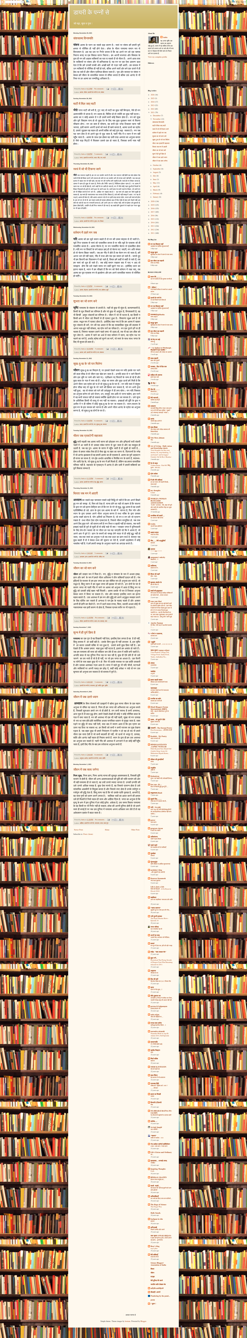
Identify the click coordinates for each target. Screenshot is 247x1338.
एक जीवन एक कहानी (157, 260)
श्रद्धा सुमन (154, 252)
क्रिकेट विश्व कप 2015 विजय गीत (161, 981)
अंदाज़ (153, 663)
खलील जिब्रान (155, 1050)
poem (153, 1299)
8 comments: (99, 755)
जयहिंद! (153, 1163)
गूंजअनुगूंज (154, 861)
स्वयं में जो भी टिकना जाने (87, 169)
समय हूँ (153, 341)
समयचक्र (154, 688)
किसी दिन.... (154, 391)
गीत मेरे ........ (155, 389)
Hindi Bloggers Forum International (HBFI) (159, 708)
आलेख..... (154, 1121)
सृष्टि (106, 685)
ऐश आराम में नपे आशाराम (158, 1077)
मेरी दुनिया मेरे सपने (157, 1280)
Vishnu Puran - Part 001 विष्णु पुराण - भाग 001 (160, 466)
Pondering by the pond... (160, 1296)
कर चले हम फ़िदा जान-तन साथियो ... (161, 1198)
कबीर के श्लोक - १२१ (157, 1138)
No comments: (99, 89)
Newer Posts (78, 829)
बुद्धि (98, 482)
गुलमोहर (153, 853)
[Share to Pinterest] (122, 89)
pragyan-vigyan (157, 828)
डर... (152, 1154)
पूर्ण (96, 685)
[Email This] (112, 89)
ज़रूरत (153, 549)
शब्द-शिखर (154, 427)
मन (99, 92)
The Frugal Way (156, 1206)
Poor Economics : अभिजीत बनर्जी (161, 730)
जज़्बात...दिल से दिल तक (159, 366)
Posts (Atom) (88, 834)
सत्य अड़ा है (154, 316)
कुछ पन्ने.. (154, 957)
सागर (101, 482)
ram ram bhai (156, 601)
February (156, 193)
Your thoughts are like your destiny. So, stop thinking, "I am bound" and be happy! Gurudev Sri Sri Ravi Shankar (161, 453)
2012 (153, 229)
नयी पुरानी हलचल (156, 916)
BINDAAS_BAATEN (159, 1177)
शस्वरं (152, 943)
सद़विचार (153, 897)
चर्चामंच (153, 671)
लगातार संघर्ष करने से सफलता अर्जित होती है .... (160, 691)
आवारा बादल (154, 532)
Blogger (143, 1321)
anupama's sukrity (158, 557)
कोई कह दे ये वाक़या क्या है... (159, 801)
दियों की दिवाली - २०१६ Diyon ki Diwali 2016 (161, 890)
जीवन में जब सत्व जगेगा (86, 769)
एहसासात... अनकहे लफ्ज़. (159, 1160)
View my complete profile (157, 57)
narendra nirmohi (158, 1031)
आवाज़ (153, 855)
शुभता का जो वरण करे (85, 301)
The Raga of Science (158, 1204)
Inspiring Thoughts (158, 1169)
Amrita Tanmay (157, 623)
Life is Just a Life (157, 886)
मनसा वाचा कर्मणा (156, 1023)
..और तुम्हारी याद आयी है (158, 872)
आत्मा (81, 92)
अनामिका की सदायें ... (158, 515)
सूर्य (107, 290)
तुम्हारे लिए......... (156, 798)
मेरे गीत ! (153, 383)
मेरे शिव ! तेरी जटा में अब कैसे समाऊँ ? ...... (161, 626)
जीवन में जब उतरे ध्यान (85, 697)
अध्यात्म (82, 557)
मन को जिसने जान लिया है (158, 300)
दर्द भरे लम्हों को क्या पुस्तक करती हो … (161, 280)
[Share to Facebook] (119, 89)
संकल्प (102, 352)
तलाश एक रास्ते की (156, 701)
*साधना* (153, 1135)
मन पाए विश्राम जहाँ (157, 244)
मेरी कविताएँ (154, 1254)
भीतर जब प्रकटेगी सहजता (87, 436)
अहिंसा (82, 823)
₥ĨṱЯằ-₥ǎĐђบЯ (157, 1288)
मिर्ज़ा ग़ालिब (154, 1058)
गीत (152, 440)
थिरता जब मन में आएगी (85, 493)
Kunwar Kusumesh (158, 878)
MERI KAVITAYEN (158, 1066)
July (154, 175)
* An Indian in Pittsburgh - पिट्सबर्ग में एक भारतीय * (161, 348)
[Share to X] (117, 89)
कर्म (85, 352)
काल (81, 424)
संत (106, 621)
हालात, (153, 1221)
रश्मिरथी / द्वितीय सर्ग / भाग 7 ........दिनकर (159, 1086)
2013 (153, 226)
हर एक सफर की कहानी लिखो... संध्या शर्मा (160, 483)
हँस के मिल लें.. (155, 584)
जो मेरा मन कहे (155, 339)
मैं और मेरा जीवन (155, 830)
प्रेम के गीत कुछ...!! (156, 989)
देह (95, 482)
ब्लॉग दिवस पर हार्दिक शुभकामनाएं (160, 864)
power (153, 820)
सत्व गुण (106, 823)
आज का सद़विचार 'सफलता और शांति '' (162, 900)
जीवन (85, 92)
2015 (153, 219)
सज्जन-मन (154, 635)
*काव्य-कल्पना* (156, 907)
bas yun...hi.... (156, 784)
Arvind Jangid (156, 1127)
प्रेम (152, 1052)
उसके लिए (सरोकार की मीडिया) (160, 937)
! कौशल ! (154, 287)
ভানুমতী (153, 673)
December (157, 115)
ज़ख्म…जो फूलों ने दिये (158, 719)
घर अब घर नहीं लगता (157, 518)
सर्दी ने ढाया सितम (156, 839)
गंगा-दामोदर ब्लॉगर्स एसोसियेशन (160, 1144)
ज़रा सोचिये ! (154, 1129)
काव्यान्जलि (154, 1042)
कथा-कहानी (154, 358)
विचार (102, 221)
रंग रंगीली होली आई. (156, 1044)
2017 (153, 212)
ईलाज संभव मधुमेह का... (158, 1179)
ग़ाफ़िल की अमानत (156, 375)
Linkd (153, 492)
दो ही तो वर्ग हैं (154, 1257)
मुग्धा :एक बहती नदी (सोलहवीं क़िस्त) (161, 778)
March (155, 190)
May (155, 183)
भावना (152, 1096)
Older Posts (135, 829)
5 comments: (98, 154)
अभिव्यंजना (154, 836)
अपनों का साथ (155, 935)
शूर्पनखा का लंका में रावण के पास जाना (162, 254)
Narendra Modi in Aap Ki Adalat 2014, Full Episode (160, 1034)
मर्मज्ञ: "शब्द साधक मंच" (158, 951)
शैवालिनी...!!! (154, 559)
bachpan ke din (157, 1219)
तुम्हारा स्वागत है (155, 721)
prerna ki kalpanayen (159, 1006)
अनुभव (82, 758)
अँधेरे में (153, 770)
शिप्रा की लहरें (155, 574)
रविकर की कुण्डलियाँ (157, 759)
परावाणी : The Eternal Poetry (161, 727)
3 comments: (99, 478)
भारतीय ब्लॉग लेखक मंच (158, 1284)
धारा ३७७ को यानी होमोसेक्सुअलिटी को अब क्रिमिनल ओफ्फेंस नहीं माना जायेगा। (161, 811)
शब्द (152, 1104)
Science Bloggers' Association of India (158, 1263)
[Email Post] (107, 89)
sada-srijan (155, 1014)
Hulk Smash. (156, 1213)
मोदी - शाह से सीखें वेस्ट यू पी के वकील (160, 712)
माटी (104, 158)
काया (152, 761)
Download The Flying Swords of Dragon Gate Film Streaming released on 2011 (162, 962)
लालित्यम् (153, 565)
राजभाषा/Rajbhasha (158, 314)
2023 (153, 105)
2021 (153, 112)
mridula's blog (156, 870)
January (156, 197)
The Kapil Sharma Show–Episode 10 (160, 919)
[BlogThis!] (114, 89)
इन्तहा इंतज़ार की (155, 1008)
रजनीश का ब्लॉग (156, 698)
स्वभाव (105, 424)
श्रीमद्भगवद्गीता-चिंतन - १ (158, 1025)
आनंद (86, 758)
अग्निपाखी (154, 1227)
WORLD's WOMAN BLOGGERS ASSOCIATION (158, 500)
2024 (153, 102)
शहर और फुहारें (155, 360)
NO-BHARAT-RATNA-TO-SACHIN (161, 1111)
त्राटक (153, 543)
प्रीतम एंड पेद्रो (155, 400)
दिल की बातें (154, 979)
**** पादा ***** (156, 551)
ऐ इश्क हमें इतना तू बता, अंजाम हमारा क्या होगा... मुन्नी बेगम (161, 1239)
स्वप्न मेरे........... (156, 276)
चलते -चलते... (155, 1185)
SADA (153, 524)
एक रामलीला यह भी (156, 929)
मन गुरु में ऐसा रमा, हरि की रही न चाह (161, 945)
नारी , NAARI (156, 807)
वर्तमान (103, 290)
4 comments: (98, 286)
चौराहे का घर (154, 973)
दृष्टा (95, 221)
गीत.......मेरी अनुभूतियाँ (158, 540)
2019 (153, 205)
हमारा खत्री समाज (156, 679)
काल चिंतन (154, 1075)
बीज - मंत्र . (154, 576)
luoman (127, 1321)
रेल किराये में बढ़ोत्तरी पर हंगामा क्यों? (161, 1115)
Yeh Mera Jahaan (157, 437)
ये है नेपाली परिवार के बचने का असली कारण (161, 290)
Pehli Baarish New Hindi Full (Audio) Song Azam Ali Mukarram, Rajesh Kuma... (161, 751)
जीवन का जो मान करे (84, 568)
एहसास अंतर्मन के (156, 582)
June (155, 179)
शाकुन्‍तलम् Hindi (156, 792)
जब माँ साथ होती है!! (156, 526)
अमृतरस (153, 970)
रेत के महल (154, 463)
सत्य (101, 823)
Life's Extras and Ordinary (161, 1152)
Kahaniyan (155, 776)
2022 (153, 109)
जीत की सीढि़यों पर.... (157, 1016)
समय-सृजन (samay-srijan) (160, 650)
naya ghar (154, 1248)
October (156, 165)
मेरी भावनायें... (155, 397)
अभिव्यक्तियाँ (155, 1196)
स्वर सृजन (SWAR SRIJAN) (161, 1235)
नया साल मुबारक (155, 880)
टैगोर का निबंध (155, 263)
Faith (152, 1171)
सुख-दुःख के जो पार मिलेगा (87, 364)
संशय (102, 92)
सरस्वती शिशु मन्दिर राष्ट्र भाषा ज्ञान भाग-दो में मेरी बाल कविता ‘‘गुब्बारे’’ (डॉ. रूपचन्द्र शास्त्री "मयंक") (161, 410)
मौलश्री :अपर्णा (155, 1292)
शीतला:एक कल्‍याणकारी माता (159, 682)
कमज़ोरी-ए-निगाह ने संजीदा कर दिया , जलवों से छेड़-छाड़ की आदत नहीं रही (162, 999)
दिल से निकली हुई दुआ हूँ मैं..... (159, 786)
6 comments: (98, 421)
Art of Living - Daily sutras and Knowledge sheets (161, 447)
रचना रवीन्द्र (155, 926)
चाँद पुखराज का (156, 995)
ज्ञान (86, 557)
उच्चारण (153, 406)
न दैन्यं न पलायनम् (156, 633)
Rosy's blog (155, 1246)
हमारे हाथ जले (155, 377)
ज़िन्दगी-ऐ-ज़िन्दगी (156, 1102)
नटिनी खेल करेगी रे (156, 421)
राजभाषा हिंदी (155, 1083)
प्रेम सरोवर (154, 473)
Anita (165, 37)
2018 (153, 208)
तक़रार (153, 1060)
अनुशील (153, 767)
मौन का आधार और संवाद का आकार (161, 352)
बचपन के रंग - (155, 568)
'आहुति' (153, 642)
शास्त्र (102, 621)
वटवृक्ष (153, 1276)
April (155, 186)
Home (107, 829)
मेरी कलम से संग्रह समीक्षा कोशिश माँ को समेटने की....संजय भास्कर (161, 594)
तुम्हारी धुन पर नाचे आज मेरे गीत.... (161, 910)
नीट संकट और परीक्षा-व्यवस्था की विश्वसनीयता (160, 430)
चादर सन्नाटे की (155, 738)
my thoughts (155, 490)
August (156, 172)
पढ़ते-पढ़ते (154, 845)
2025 (153, 98)
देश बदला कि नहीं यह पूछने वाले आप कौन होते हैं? (161, 1189)
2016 (153, 215)
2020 (153, 201)
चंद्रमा (86, 290)
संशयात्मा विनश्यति (83, 38)
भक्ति (100, 557)
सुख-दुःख (99, 424)
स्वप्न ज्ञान (153, 822)
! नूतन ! (153, 1303)
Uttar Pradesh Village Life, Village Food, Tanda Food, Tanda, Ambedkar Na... (160, 654)
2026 (153, 94)
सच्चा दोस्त (154, 368)
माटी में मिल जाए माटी (84, 104)
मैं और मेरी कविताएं (156, 479)
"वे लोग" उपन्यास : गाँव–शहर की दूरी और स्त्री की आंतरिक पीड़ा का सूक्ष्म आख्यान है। (161, 507)
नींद (99, 158)
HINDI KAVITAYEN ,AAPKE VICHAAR (159, 745)
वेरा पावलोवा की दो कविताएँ (158, 847)
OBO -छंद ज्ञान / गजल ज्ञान (159, 1146)
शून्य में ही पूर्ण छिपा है (84, 632)
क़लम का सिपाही (156, 1094)
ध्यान (95, 158)
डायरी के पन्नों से (91, 12)
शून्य (103, 685)
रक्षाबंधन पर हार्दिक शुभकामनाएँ (160, 246)
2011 (153, 233)
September (157, 169)
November (157, 119)
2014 (153, 222)
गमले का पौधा (155, 534)
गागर (81, 158)
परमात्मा (92, 685)
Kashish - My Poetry (159, 736)
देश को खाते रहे (155, 1069)
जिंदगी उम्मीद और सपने (157, 1229)
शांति (99, 685)
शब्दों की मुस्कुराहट (156, 590)
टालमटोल (153, 665)
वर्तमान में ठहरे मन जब (85, 232)
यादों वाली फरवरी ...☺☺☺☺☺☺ (161, 644)
